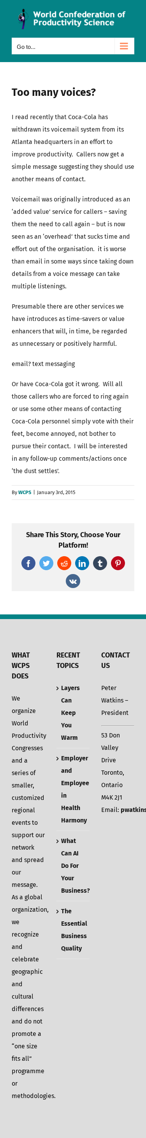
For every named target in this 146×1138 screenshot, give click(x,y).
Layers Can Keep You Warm (70, 712)
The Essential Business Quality (73, 929)
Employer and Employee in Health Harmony (73, 789)
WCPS (24, 492)
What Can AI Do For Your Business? (73, 865)
